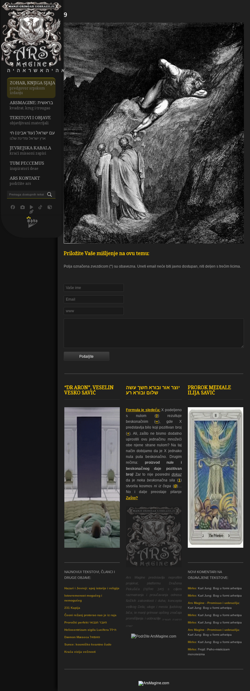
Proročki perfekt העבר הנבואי (85, 622)
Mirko (192, 588)
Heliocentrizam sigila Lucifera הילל (90, 629)
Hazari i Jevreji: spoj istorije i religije (92, 588)
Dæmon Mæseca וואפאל (82, 637)
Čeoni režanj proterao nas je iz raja (90, 615)
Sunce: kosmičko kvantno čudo (87, 644)
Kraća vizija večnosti (80, 651)
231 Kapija (72, 607)
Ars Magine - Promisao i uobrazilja (213, 603)
